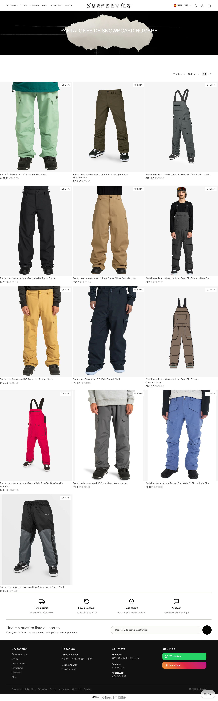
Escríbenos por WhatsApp (176, 612)
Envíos (15, 658)
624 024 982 (119, 676)
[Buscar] (195, 5)
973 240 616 (118, 667)
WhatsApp (175, 656)
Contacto (76, 689)
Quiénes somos (19, 654)
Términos (16, 672)
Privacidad (17, 668)
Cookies (87, 689)
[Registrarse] (207, 630)
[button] (193, 74)
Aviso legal (64, 689)
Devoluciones (19, 663)
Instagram (174, 665)
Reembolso (17, 689)
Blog (14, 677)
